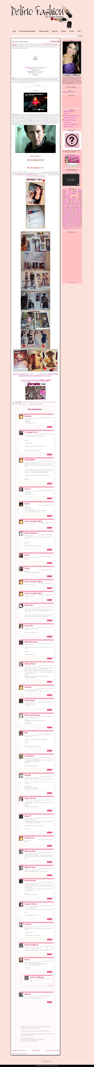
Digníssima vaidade (68, 126)
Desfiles (74, 212)
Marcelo (27, 994)
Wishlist (73, 217)
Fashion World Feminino (30, 825)
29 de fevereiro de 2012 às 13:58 (45, 817)
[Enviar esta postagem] (13, 402)
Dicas (34, 402)
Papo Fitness (65, 225)
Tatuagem (80, 225)
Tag (70, 211)
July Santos (28, 605)
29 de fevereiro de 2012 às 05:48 (45, 583)
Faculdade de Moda (66, 216)
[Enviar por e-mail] (15, 402)
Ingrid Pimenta (30, 880)
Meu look (75, 200)
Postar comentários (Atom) (21, 1053)
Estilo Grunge (65, 223)
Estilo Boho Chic (75, 227)
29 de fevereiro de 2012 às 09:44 (45, 734)
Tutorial (72, 207)
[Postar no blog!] (17, 402)
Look (69, 192)
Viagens (64, 224)
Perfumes (73, 223)
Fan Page (38, 825)
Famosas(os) (39, 402)
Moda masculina (51, 402)
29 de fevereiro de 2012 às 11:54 (45, 776)
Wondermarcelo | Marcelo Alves (71, 124)
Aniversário (67, 212)
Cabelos (68, 206)
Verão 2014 (78, 209)
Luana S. (27, 489)
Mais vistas (69, 227)
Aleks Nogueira (67, 122)
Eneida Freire (29, 838)
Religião (80, 214)
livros (78, 207)
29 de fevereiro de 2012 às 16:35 (45, 882)
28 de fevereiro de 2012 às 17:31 (45, 417)
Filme (43, 402)
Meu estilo (66, 113)
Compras (30, 402)
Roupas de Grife (72, 225)
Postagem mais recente (19, 1050)
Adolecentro (39, 85)
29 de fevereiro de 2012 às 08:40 (45, 665)
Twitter (41, 825)
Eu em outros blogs (75, 219)
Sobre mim (18, 404)
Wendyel (27, 775)
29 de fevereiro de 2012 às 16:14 (45, 852)
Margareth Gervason (32, 715)
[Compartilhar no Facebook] (19, 402)
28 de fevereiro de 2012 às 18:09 (45, 461)
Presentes (68, 203)
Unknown (28, 416)
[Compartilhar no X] (18, 402)
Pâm (26, 733)
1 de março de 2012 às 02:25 (47, 905)
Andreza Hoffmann (38, 404)
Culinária (69, 214)
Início (14, 31)
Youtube (64, 207)
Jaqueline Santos (30, 904)
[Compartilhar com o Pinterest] (21, 402)
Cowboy (70, 224)
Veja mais (72, 282)
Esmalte (64, 200)
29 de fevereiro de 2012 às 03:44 (45, 505)
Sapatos (13, 404)
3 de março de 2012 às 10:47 (47, 995)
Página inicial (36, 1050)
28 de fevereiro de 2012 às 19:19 (45, 490)
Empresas (55, 31)
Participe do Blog (44, 31)
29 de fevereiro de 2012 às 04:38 (45, 556)
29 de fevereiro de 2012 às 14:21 (45, 839)
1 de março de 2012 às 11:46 (47, 946)
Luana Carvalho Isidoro (33, 521)
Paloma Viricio (30, 664)
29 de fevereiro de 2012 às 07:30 (45, 627)
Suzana (27, 959)
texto (79, 217)
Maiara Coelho (76, 222)
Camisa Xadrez (65, 220)
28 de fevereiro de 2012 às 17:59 (45, 433)
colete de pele (67, 226)
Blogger (50, 1061)
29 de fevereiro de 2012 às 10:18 (45, 757)
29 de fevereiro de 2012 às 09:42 (45, 716)
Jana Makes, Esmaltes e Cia (70, 117)
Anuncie (63, 31)
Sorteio (77, 206)
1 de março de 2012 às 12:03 (47, 961)
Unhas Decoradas (67, 209)
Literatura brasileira (67, 228)
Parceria (64, 204)
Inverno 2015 (75, 226)
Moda (46, 402)
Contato (71, 31)
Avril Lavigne (68, 210)
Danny (26, 555)
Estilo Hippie (77, 224)
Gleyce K (27, 816)
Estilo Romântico (78, 216)
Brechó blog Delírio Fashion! (27, 31)
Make (80, 197)
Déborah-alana (30, 851)
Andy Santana (29, 700)
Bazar (81, 227)
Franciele (27, 924)
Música (74, 214)
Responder (49, 426)
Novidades (72, 193)
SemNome (76, 170)
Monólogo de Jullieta (69, 111)
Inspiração (66, 195)
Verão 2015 (77, 218)
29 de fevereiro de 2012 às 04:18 (45, 534)
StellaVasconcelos (30, 642)
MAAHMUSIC (29, 460)
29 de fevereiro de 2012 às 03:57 (45, 522)
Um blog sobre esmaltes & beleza (71, 115)
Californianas (65, 219)
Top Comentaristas (70, 170)
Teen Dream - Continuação (70, 120)
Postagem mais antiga (52, 1050)
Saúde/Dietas (67, 215)
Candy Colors (65, 218)
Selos (79, 31)
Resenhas (65, 202)
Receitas (80, 220)
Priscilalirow (29, 756)
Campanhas (66, 217)
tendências (23, 404)
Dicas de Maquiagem (77, 211)
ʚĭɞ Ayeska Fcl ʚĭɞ (31, 432)
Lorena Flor (28, 626)
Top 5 (78, 223)
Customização (76, 215)
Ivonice (27, 504)
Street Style (67, 222)
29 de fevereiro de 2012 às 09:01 (45, 688)
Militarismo (73, 220)
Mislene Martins (30, 533)
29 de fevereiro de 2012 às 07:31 (45, 643)
